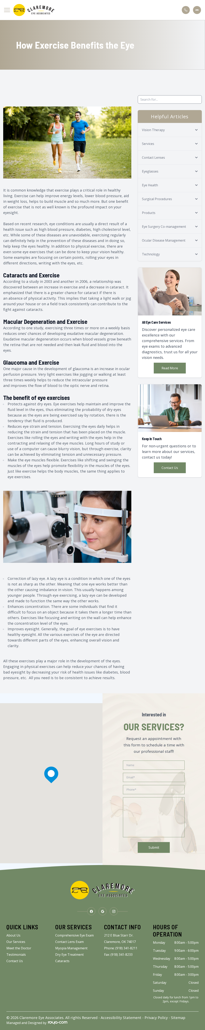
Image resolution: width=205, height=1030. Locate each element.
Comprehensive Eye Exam (74, 935)
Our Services (15, 942)
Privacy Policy (156, 1017)
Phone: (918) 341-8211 (120, 948)
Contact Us (170, 468)
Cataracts (62, 961)
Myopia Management (71, 948)
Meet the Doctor (18, 948)
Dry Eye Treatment (69, 954)
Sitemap (178, 1017)
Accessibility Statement (121, 1017)
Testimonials (16, 954)
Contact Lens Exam (69, 942)
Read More (170, 368)
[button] (7, 10)
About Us (13, 935)
